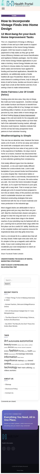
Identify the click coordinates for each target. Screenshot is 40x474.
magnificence (10, 360)
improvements (12, 354)
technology (10, 367)
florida (21, 351)
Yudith (14, 16)
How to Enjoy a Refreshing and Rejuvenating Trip (14, 266)
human (34, 351)
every (6, 351)
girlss (25, 351)
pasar (12, 364)
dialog (15, 347)
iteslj (19, 357)
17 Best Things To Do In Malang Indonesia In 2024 (19, 299)
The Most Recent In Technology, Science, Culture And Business (19, 318)
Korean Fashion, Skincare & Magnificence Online (19, 305)
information (10, 356)
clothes (26, 345)
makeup (21, 360)
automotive (26, 340)
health (30, 351)
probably (22, 364)
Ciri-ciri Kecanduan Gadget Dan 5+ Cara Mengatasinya (19, 312)
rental (27, 364)
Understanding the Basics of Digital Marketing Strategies (17, 260)
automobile (14, 341)
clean (22, 345)
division (19, 347)
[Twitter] (8, 448)
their (19, 368)
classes (19, 345)
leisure (22, 357)
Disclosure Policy (11, 389)
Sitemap (8, 384)
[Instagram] (13, 448)
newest (30, 360)
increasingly (20, 354)
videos (6, 370)
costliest (30, 345)
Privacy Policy (20, 470)
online (7, 363)
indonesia (29, 354)
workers (13, 370)
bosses (14, 345)
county (5, 347)
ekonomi (24, 347)
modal (25, 360)
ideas (6, 354)
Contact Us (9, 393)
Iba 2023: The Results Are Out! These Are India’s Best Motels (19, 325)
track (24, 368)
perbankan (17, 364)
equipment (28, 347)
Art (6, 340)
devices (11, 347)
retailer (32, 364)
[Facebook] (4, 448)
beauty (7, 344)
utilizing (29, 368)
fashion (14, 350)
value (33, 367)
